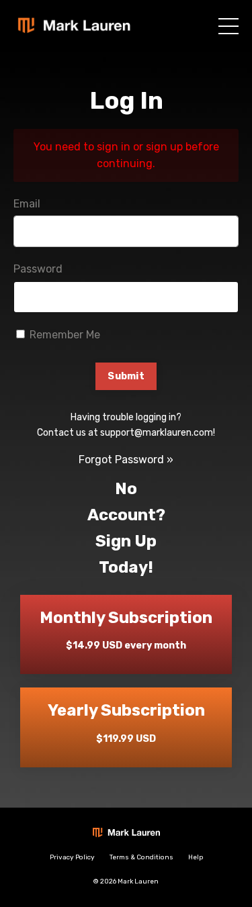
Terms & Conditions (141, 857)
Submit (126, 376)
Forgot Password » (126, 459)
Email (26, 203)
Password (37, 268)
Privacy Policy (72, 857)
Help (195, 857)
